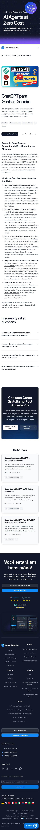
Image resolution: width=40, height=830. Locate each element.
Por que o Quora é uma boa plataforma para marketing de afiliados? (16, 345)
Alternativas (10, 665)
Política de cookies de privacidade (16, 816)
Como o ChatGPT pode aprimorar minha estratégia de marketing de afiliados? (15, 334)
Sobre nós (10, 674)
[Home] (2, 55)
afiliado (35, 239)
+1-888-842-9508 (10, 752)
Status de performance (30, 660)
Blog (29, 674)
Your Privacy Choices (31, 818)
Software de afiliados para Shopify (20, 706)
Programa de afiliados (10, 686)
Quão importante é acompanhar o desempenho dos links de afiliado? (18, 368)
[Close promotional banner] (38, 2)
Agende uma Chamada (28, 134)
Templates (30, 678)
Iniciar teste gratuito (20, 730)
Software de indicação (20, 717)
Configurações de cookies (10, 818)
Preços (10, 650)
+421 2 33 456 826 (10, 748)
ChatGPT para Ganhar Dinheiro (21, 55)
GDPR (32, 816)
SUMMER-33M (15, 28)
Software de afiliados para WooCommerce (20, 710)
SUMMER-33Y (8, 30)
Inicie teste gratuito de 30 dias (20, 585)
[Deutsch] (2, 803)
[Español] (9, 803)
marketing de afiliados (20, 111)
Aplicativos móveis (10, 662)
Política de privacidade (20, 813)
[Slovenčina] (33, 803)
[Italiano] (19, 803)
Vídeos (7, 55)
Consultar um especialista (20, 735)
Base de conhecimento (30, 649)
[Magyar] (16, 803)
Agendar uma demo (20, 590)
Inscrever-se (20, 787)
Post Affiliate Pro (29, 411)
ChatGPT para (15, 209)
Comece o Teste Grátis (10, 134)
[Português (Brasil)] (29, 803)
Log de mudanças (29, 657)
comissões (13, 159)
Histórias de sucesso (10, 682)
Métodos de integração (10, 658)
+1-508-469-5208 (10, 756)
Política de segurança (27, 811)
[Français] (13, 803)
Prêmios (10, 678)
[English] (6, 803)
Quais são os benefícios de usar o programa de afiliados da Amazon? (18, 356)
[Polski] (26, 803)
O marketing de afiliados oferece (12, 154)
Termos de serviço (12, 811)
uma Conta (11, 236)
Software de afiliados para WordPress (20, 713)
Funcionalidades (10, 654)
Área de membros (29, 653)
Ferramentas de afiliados (20, 721)
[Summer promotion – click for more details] (20, 22)
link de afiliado (9, 266)
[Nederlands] (23, 803)
